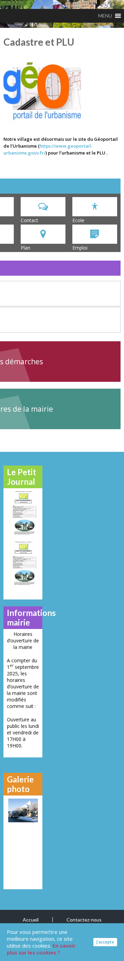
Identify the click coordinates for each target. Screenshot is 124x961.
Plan (25, 247)
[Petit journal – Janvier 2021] (23, 512)
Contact (29, 220)
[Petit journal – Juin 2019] (23, 563)
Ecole (78, 220)
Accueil (31, 919)
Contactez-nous (84, 919)
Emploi (79, 247)
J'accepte (105, 942)
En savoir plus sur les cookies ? (41, 949)
